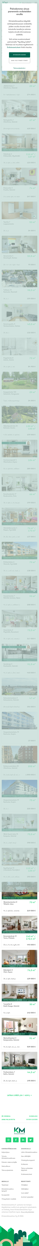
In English (33, 1116)
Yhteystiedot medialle (9, 1199)
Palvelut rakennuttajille (9, 1162)
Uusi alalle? (25, 1193)
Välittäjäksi (24, 1189)
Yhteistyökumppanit (28, 1160)
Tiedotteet (5, 1185)
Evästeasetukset (26, 1174)
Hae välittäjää (25, 1156)
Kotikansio (24, 1164)
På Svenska (6, 1116)
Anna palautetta (8, 1119)
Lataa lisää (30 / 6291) (18, 1095)
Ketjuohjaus (5, 1152)
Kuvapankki (5, 1195)
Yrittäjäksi (24, 1185)
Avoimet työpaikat (27, 1197)
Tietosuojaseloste (7, 1170)
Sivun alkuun (31, 1119)
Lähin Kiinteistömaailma (29, 1152)
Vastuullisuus (6, 1166)
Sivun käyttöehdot (27, 1212)
